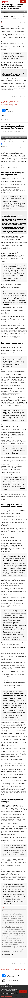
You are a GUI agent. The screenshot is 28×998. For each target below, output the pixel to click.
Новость (6, 101)
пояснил (16, 324)
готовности (15, 832)
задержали (4, 64)
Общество (3, 971)
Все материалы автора (6, 22)
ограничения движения (6, 106)
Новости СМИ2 (5, 119)
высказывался (17, 493)
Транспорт (16, 104)
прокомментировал (20, 898)
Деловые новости (15, 969)
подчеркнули (21, 207)
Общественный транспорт (7, 104)
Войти (23, 1)
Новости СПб (12, 101)
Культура (23, 969)
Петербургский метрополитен (16, 37)
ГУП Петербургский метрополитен (8, 102)
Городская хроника (16, 106)
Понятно (23, 991)
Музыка (9, 971)
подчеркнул (21, 854)
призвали (6, 304)
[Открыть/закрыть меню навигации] (16, 2)
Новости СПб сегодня (5, 969)
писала (13, 454)
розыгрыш (10, 240)
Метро (18, 101)
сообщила (7, 434)
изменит (9, 82)
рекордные (13, 820)
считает (22, 488)
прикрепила (10, 457)
